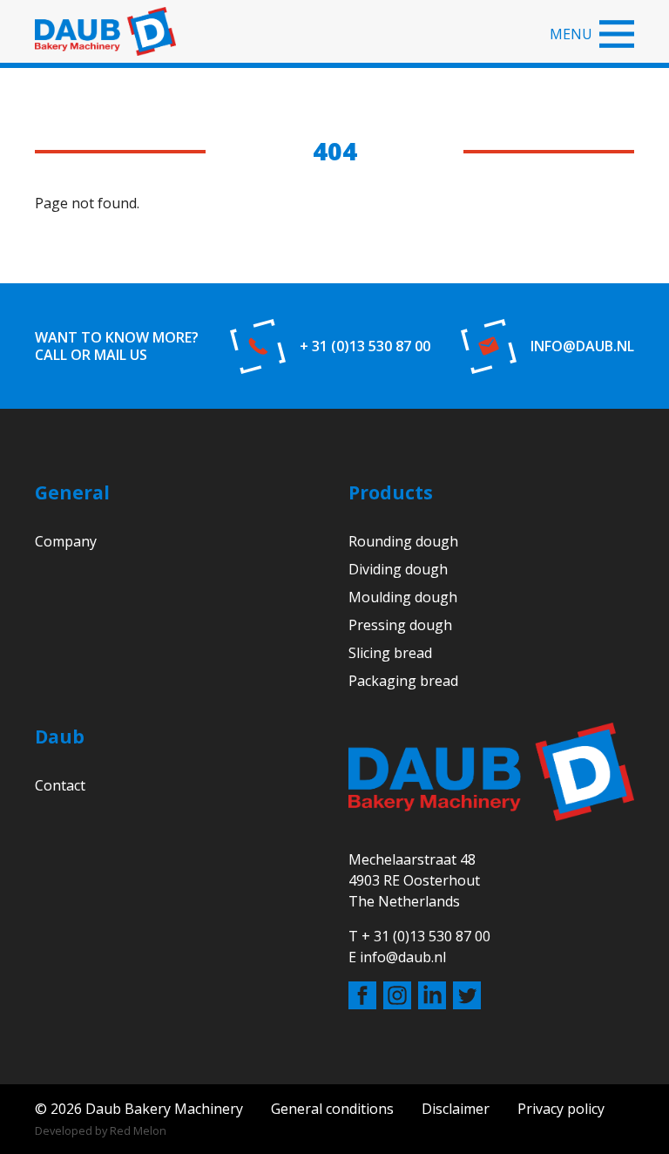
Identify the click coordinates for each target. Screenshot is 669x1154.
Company (66, 541)
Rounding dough (403, 541)
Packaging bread (403, 680)
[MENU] (616, 34)
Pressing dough (400, 625)
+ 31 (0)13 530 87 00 (365, 346)
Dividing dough (398, 569)
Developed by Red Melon (100, 1130)
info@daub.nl (582, 346)
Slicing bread (390, 652)
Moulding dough (402, 597)
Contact (60, 785)
